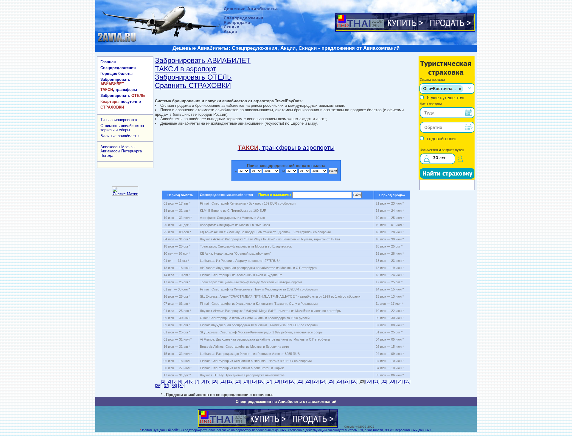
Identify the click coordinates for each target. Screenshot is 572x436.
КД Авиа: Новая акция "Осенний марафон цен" (235, 253)
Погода (106, 155)
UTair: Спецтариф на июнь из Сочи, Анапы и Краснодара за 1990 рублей (255, 318)
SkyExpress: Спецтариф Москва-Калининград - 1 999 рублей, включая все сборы (261, 332)
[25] (331, 381)
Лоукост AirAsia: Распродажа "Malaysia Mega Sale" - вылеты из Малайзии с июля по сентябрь (270, 311)
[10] (215, 381)
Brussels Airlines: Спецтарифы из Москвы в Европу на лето (244, 346)
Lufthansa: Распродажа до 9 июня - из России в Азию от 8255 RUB (250, 353)
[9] (208, 381)
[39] (181, 386)
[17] (269, 381)
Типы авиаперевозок (118, 119)
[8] (202, 381)
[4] (180, 381)
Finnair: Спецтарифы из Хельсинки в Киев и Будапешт (241, 275)
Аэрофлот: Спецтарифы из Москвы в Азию (232, 217)
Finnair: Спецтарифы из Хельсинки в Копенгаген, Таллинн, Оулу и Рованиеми (259, 303)
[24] (323, 381)
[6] (191, 381)
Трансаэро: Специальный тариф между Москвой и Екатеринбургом (251, 282)
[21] (300, 381)
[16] (261, 381)
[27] (346, 381)
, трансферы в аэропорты (286, 147)
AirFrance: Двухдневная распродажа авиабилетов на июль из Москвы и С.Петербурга (265, 339)
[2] (169, 381)
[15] (253, 381)
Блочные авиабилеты (119, 136)
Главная (108, 62)
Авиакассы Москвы (117, 147)
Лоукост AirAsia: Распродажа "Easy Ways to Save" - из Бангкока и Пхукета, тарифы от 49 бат (270, 239)
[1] (163, 381)
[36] (158, 386)
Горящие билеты (116, 73)
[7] (197, 381)
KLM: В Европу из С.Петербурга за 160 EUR (233, 210)
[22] (307, 381)
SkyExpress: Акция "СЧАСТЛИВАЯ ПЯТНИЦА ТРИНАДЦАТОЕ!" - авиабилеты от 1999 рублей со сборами (280, 296)
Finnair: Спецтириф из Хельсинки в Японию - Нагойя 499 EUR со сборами (256, 361)
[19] (284, 381)
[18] (276, 381)
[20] (292, 381)
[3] (174, 381)
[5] (186, 381)
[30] (368, 381)
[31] (376, 381)
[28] (354, 381)
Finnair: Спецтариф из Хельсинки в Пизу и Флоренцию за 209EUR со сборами (259, 289)
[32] (384, 381)
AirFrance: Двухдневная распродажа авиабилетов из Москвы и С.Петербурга (258, 268)
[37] (166, 386)
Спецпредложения (118, 68)
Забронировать (115, 81)
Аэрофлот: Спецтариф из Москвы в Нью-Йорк (235, 225)
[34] (399, 381)
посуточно (120, 101)
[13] (238, 381)
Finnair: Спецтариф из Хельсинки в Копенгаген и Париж (242, 368)
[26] (338, 381)
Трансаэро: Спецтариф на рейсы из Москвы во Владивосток (246, 246)
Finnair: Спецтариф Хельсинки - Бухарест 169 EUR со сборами (248, 203)
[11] (223, 381)
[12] (230, 381)
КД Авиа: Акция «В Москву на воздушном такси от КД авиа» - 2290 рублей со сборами (265, 232)
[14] (246, 381)
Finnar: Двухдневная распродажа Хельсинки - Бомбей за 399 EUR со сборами (259, 325)
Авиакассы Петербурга (121, 151)
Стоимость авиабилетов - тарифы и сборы (123, 127)
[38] (173, 386)
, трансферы (118, 89)
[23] (315, 381)
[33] (391, 381)
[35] (407, 381)
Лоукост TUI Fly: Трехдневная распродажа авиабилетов (242, 375)
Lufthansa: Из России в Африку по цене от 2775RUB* (240, 260)
